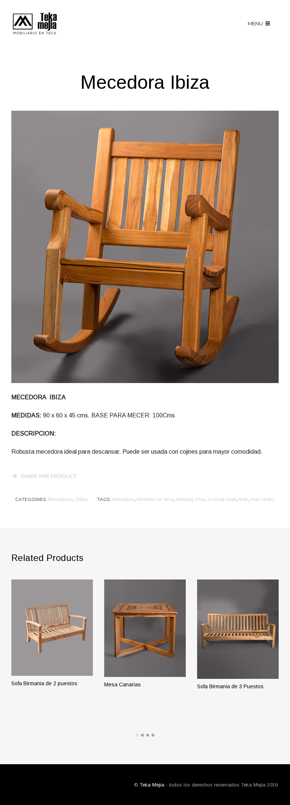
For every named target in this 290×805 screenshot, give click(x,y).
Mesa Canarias (122, 684)
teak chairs (262, 499)
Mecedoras (60, 499)
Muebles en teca (155, 499)
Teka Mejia (152, 785)
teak (243, 499)
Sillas (82, 499)
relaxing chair (190, 499)
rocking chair (222, 499)
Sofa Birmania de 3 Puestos (230, 686)
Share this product (48, 476)
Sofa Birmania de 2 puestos (44, 683)
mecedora (123, 499)
